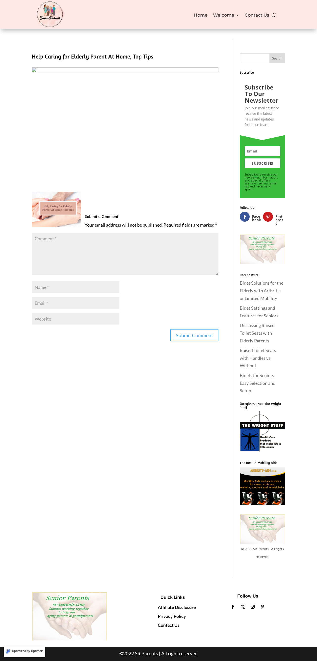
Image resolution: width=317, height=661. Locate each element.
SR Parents (261, 549)
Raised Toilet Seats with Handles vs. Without (258, 358)
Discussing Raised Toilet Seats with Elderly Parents (257, 333)
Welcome (223, 15)
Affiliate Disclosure (177, 607)
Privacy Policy (172, 616)
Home (201, 15)
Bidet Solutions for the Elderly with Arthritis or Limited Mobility (261, 290)
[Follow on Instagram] (253, 607)
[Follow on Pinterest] (262, 607)
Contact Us (257, 15)
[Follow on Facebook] (233, 607)
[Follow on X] (243, 607)
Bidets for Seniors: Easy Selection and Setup (258, 383)
